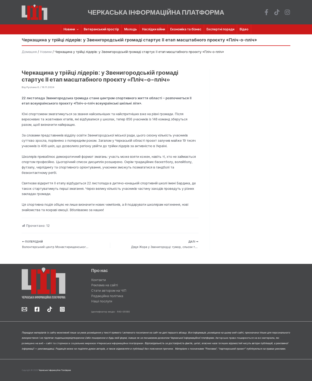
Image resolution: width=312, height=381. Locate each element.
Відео (244, 29)
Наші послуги (101, 301)
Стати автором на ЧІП (108, 290)
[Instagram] (287, 12)
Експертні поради (220, 29)
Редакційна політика (107, 296)
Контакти (98, 280)
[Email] (24, 309)
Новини (69, 29)
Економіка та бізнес (185, 29)
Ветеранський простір (101, 29)
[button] (77, 29)
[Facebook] (266, 12)
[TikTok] (277, 12)
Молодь (130, 29)
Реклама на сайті (104, 285)
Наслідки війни (153, 29)
